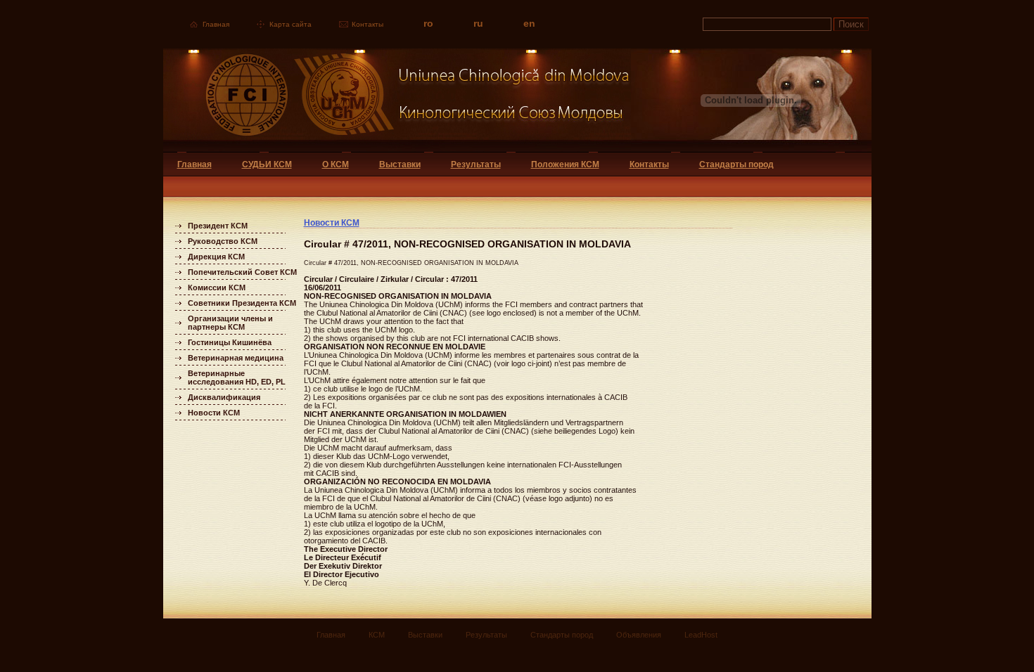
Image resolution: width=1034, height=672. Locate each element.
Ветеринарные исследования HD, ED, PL (237, 377)
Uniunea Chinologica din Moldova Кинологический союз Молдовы (397, 100)
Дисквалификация (224, 397)
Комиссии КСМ (216, 287)
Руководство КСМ (222, 241)
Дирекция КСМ (216, 256)
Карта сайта (290, 24)
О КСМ (335, 164)
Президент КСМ (218, 225)
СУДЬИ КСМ (267, 164)
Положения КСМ (565, 164)
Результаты (476, 164)
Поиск (851, 24)
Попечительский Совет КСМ (242, 272)
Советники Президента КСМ (242, 303)
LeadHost (700, 635)
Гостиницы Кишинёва (230, 342)
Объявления (638, 635)
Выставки (400, 164)
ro (428, 23)
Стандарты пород (736, 164)
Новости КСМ (214, 412)
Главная (216, 24)
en (529, 23)
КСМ (377, 635)
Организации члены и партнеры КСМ (230, 322)
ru (478, 23)
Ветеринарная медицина (235, 358)
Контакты (367, 24)
